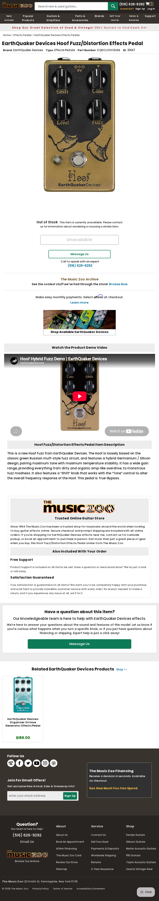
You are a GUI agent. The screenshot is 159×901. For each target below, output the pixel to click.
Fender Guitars (135, 835)
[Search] (113, 6)
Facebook (19, 763)
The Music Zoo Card (68, 855)
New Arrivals (9, 18)
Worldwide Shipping (103, 855)
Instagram (45, 763)
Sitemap (61, 869)
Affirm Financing (66, 848)
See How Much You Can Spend (113, 788)
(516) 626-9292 (132, 4)
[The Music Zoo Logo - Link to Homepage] (17, 5)
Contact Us (98, 835)
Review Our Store (67, 862)
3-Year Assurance (102, 869)
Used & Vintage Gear (139, 869)
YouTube (36, 763)
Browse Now (118, 284)
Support (150, 16)
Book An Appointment (70, 841)
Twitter (28, 763)
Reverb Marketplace (11, 763)
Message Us (79, 254)
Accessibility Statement (91, 888)
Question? (127, 8)
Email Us (27, 842)
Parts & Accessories (80, 18)
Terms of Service (62, 888)
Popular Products (28, 18)
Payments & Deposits (105, 848)
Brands (99, 16)
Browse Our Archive (27, 861)
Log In (151, 8)
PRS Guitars (133, 855)
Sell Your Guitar (115, 18)
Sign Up (140, 8)
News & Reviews (134, 18)
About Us (62, 835)
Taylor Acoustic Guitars (141, 862)
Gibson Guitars (135, 841)
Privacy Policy (41, 888)
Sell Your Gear (99, 841)
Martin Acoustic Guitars (141, 848)
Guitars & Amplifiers (53, 18)
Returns (96, 862)
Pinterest (53, 763)
